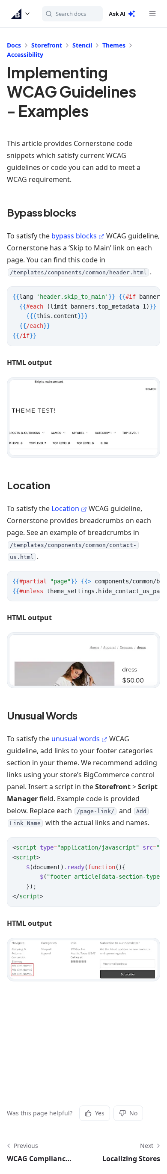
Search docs (71, 14)
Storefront (46, 45)
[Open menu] (152, 13)
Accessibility (25, 55)
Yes (99, 1113)
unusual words (75, 738)
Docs (14, 45)
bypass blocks (74, 236)
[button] (21, 13)
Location (65, 508)
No (133, 1113)
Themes (113, 45)
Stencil (82, 45)
